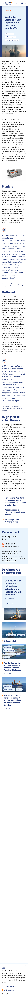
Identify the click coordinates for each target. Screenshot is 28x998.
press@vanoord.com (12, 547)
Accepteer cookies (10, 986)
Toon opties (6, 994)
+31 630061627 (10, 544)
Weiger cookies (9, 990)
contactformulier (10, 560)
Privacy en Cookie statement (16, 980)
